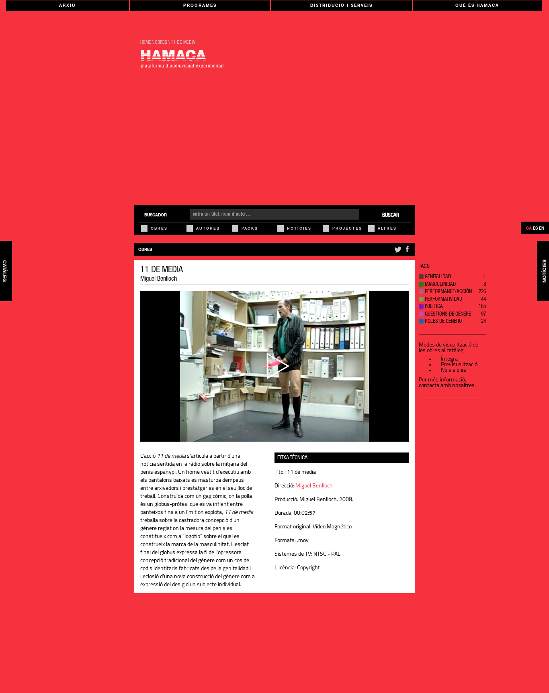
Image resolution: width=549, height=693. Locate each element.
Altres (387, 229)
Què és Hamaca (477, 6)
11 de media (183, 42)
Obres (159, 229)
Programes (200, 6)
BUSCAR (390, 215)
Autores (208, 229)
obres (161, 42)
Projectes (347, 229)
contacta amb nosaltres (447, 386)
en (541, 229)
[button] (452, 277)
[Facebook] (407, 253)
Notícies (299, 229)
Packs (250, 229)
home (145, 42)
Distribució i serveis (341, 6)
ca (529, 229)
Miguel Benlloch (158, 279)
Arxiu (67, 6)
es (535, 229)
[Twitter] (397, 253)
